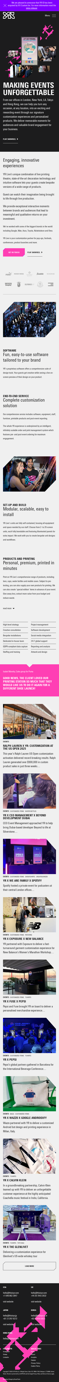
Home (33, 1352)
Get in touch (13, 253)
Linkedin (6, 1357)
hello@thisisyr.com (11, 1293)
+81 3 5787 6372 (10, 1319)
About (33, 1354)
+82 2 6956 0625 (38, 1319)
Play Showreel (9, 139)
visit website (8, 1302)
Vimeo (5, 1354)
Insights (34, 1357)
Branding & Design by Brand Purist (11, 1379)
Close (5, 3)
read (5, 608)
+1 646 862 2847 (10, 1296)
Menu (47, 15)
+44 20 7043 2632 (38, 1296)
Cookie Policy (35, 1366)
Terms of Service (47, 1374)
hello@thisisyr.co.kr (39, 1316)
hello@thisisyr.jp (10, 1316)
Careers (33, 1360)
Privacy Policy (35, 1363)
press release (31, 8)
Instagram (6, 1352)
